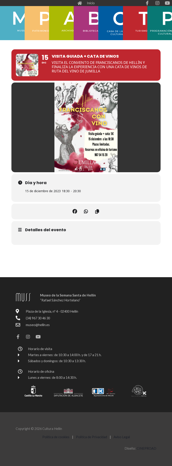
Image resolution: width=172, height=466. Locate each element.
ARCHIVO (68, 30)
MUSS (21, 30)
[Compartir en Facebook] (74, 211)
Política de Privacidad (92, 437)
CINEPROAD (146, 448)
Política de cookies (55, 437)
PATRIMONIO (40, 30)
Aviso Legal (122, 437)
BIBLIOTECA (90, 30)
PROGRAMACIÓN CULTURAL (161, 32)
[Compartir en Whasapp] (86, 211)
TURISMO (141, 30)
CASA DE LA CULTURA (115, 33)
